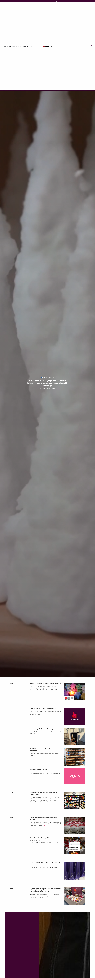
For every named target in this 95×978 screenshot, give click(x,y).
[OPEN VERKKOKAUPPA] (10, 46)
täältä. (43, 825)
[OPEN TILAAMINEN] (27, 46)
